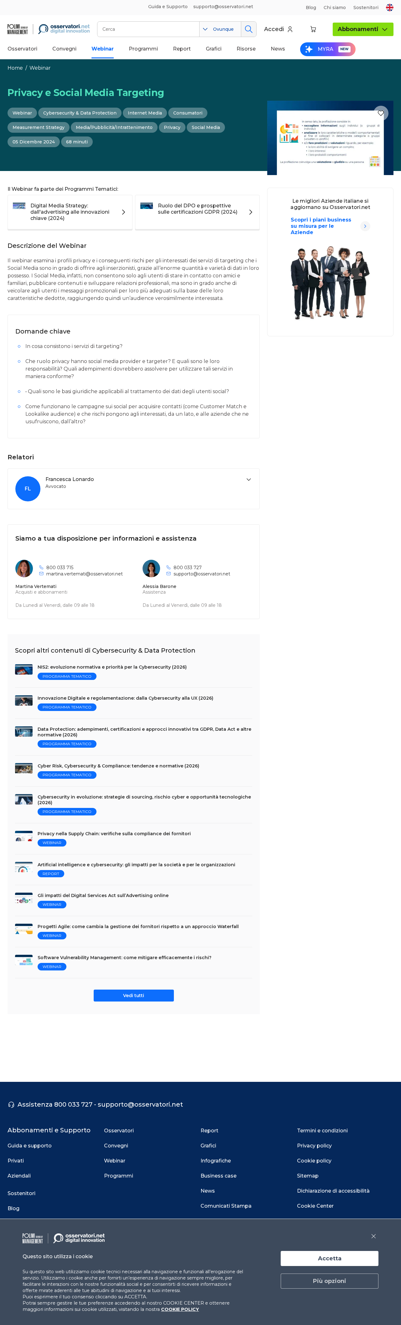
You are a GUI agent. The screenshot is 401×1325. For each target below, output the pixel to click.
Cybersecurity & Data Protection (80, 113)
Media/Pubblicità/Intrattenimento (114, 127)
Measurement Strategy (39, 127)
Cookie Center (315, 1206)
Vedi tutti (133, 995)
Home (15, 68)
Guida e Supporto (168, 6)
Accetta (329, 1258)
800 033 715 (59, 567)
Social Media (206, 127)
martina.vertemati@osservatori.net (84, 574)
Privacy (172, 127)
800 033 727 (188, 567)
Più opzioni (329, 1281)
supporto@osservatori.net (202, 574)
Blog (311, 7)
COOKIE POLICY (180, 1309)
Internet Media (145, 113)
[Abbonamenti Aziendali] (365, 226)
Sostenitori (365, 7)
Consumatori (187, 113)
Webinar (40, 68)
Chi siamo (335, 7)
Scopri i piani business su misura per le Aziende (321, 226)
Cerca (248, 29)
